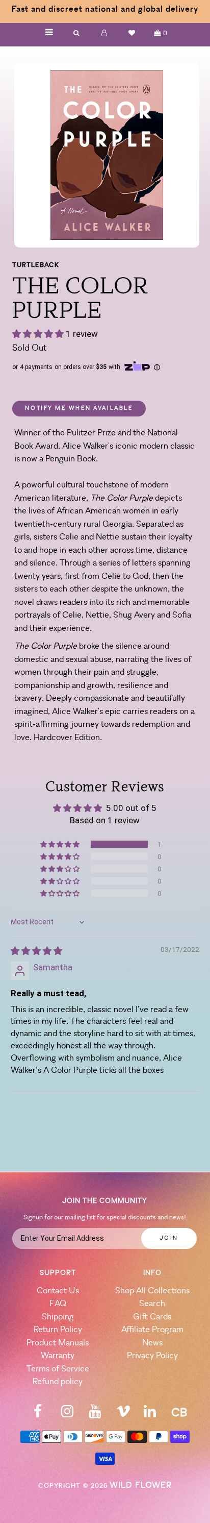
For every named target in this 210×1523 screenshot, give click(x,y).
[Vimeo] (123, 1414)
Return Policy (58, 1329)
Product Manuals (58, 1343)
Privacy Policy (152, 1356)
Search (152, 1303)
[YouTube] (95, 1414)
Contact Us (58, 1291)
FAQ (57, 1303)
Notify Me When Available (79, 408)
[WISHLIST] (132, 33)
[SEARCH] (76, 33)
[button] (39, 334)
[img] (36, 951)
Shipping (58, 1317)
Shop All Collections (152, 1291)
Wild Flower (141, 1485)
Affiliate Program (152, 1329)
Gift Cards (152, 1317)
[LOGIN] (104, 33)
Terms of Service (58, 1369)
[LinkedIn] (150, 1414)
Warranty (57, 1356)
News (152, 1343)
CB (179, 1413)
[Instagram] (67, 1414)
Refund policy (58, 1382)
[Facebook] (38, 1414)
